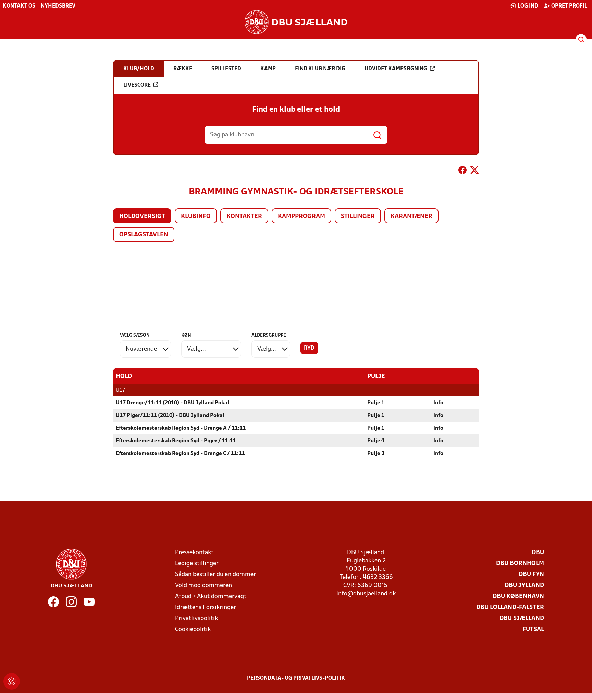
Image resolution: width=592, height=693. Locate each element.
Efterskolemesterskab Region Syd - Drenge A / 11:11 (181, 428)
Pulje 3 (375, 453)
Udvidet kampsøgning (396, 68)
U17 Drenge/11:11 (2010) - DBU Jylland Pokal (172, 403)
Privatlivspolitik (196, 618)
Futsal (533, 629)
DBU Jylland (524, 585)
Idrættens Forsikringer (205, 607)
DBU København (518, 596)
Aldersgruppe (268, 335)
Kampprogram (301, 216)
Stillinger (358, 216)
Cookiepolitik (193, 629)
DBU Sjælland (522, 618)
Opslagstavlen (143, 235)
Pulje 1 (375, 403)
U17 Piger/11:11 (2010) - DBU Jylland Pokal (170, 415)
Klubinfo (196, 216)
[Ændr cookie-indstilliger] (11, 681)
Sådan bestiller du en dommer (215, 575)
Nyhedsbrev (58, 6)
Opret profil (569, 6)
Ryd (309, 348)
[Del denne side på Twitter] (474, 171)
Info (438, 403)
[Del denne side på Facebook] (462, 171)
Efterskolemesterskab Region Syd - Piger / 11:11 (176, 441)
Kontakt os (19, 6)
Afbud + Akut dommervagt (210, 596)
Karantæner (411, 216)
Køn (186, 335)
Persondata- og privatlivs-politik (296, 678)
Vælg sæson (135, 335)
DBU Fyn (531, 575)
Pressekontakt (194, 553)
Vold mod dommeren (203, 585)
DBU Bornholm (520, 564)
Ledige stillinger (197, 564)
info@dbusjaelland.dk (366, 594)
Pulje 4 (375, 441)
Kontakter (244, 216)
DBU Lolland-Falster (510, 607)
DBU (538, 553)
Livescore (137, 85)
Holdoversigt (142, 216)
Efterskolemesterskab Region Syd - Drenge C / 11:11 (180, 453)
